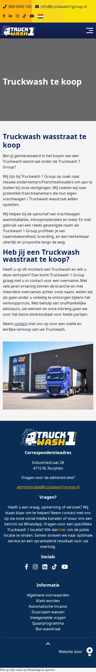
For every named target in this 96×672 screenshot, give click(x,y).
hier (62, 529)
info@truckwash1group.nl (64, 6)
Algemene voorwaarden (48, 595)
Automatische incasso (48, 606)
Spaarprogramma (48, 623)
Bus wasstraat (48, 628)
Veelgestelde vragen (48, 617)
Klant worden (48, 600)
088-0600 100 (19, 6)
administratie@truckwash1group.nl (48, 487)
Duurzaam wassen (48, 612)
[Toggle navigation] (89, 30)
